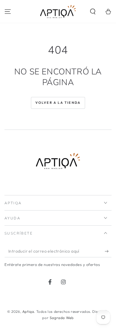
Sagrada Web (62, 317)
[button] (93, 12)
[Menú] (7, 12)
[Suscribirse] (108, 251)
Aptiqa (28, 311)
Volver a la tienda (58, 103)
